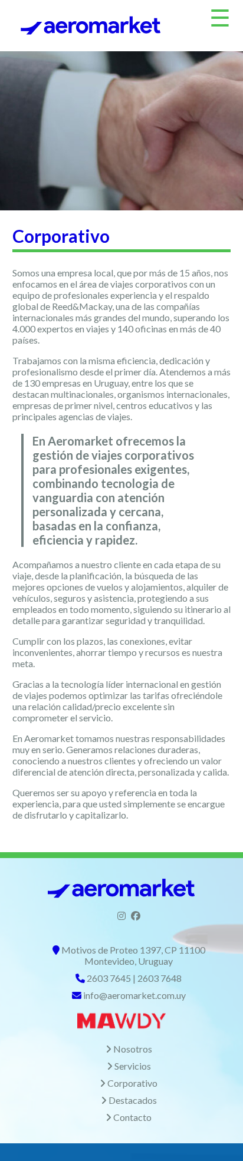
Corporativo (132, 1083)
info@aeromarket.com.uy (134, 995)
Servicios (132, 1065)
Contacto (132, 1117)
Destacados (133, 1100)
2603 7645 (109, 978)
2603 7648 (159, 978)
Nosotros (132, 1048)
